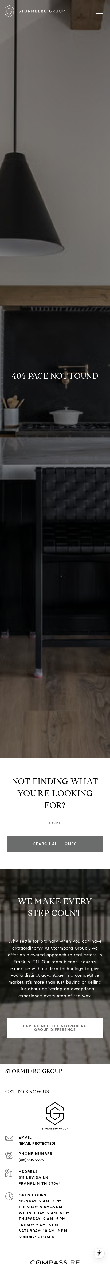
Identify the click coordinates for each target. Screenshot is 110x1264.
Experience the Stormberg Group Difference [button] (55, 1028)
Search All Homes (55, 844)
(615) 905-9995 (31, 1160)
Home (55, 823)
